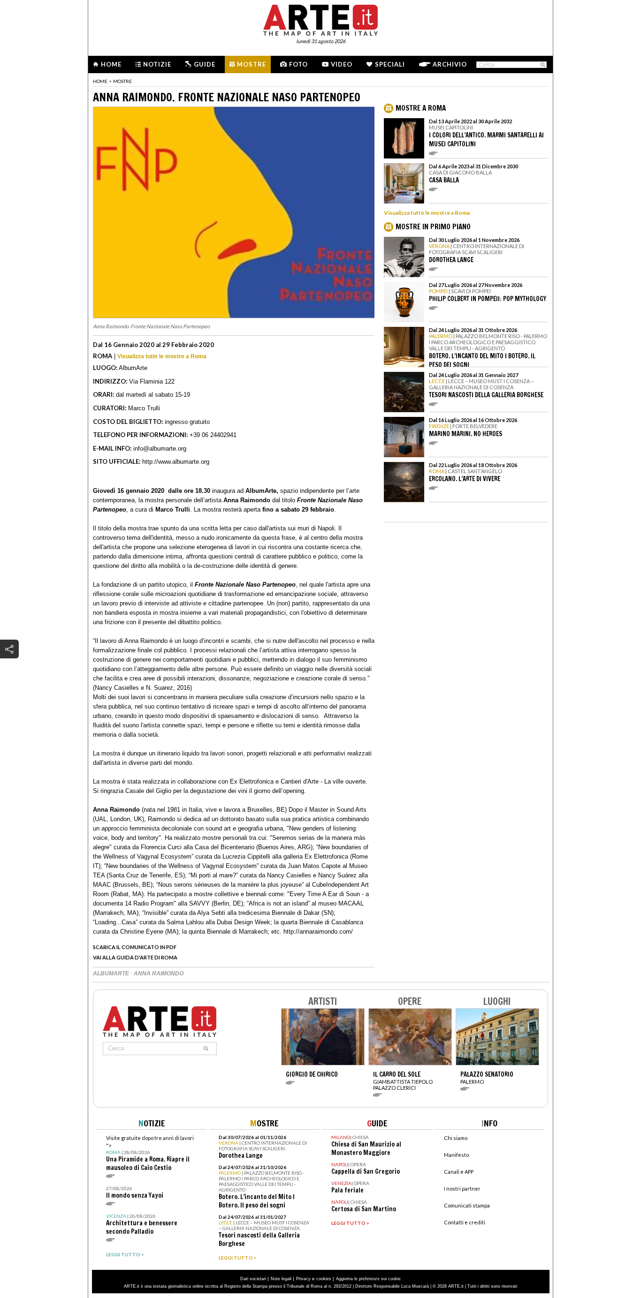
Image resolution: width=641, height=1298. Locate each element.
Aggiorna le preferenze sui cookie (368, 1278)
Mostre (251, 64)
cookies (323, 1278)
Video (341, 64)
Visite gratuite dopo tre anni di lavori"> (150, 1153)
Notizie (157, 64)
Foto (298, 64)
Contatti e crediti (464, 1222)
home (100, 81)
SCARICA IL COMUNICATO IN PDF (134, 947)
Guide (204, 64)
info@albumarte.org (159, 448)
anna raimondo (158, 973)
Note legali (281, 1278)
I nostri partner (462, 1188)
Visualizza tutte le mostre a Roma (161, 356)
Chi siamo (455, 1138)
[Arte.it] (320, 19)
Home (111, 64)
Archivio (450, 64)
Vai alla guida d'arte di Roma (135, 957)
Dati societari (253, 1278)
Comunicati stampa (467, 1205)
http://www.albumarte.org (175, 461)
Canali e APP (458, 1172)
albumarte (111, 973)
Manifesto (456, 1155)
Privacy (303, 1278)
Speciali (390, 64)
